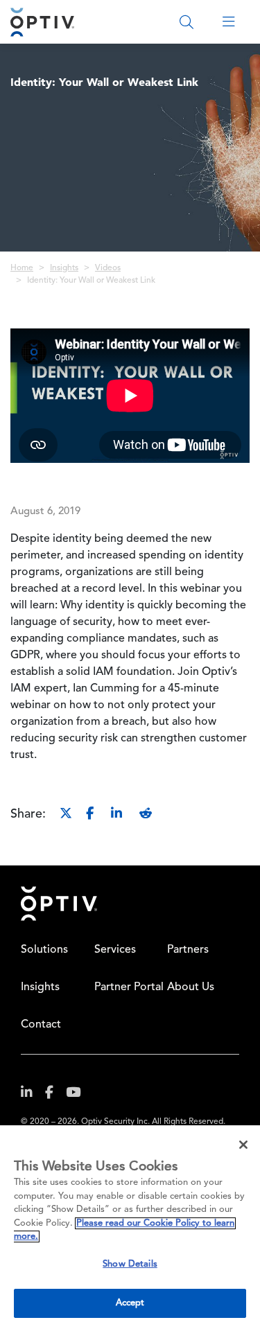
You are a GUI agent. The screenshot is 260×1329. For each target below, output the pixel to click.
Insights (64, 268)
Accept (130, 1303)
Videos (108, 268)
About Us (190, 987)
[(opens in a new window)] (32, 1095)
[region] (130, 1227)
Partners (188, 950)
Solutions (44, 950)
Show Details (130, 1264)
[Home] (42, 22)
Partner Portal (129, 987)
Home (21, 268)
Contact (41, 1024)
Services (115, 950)
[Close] (243, 1144)
